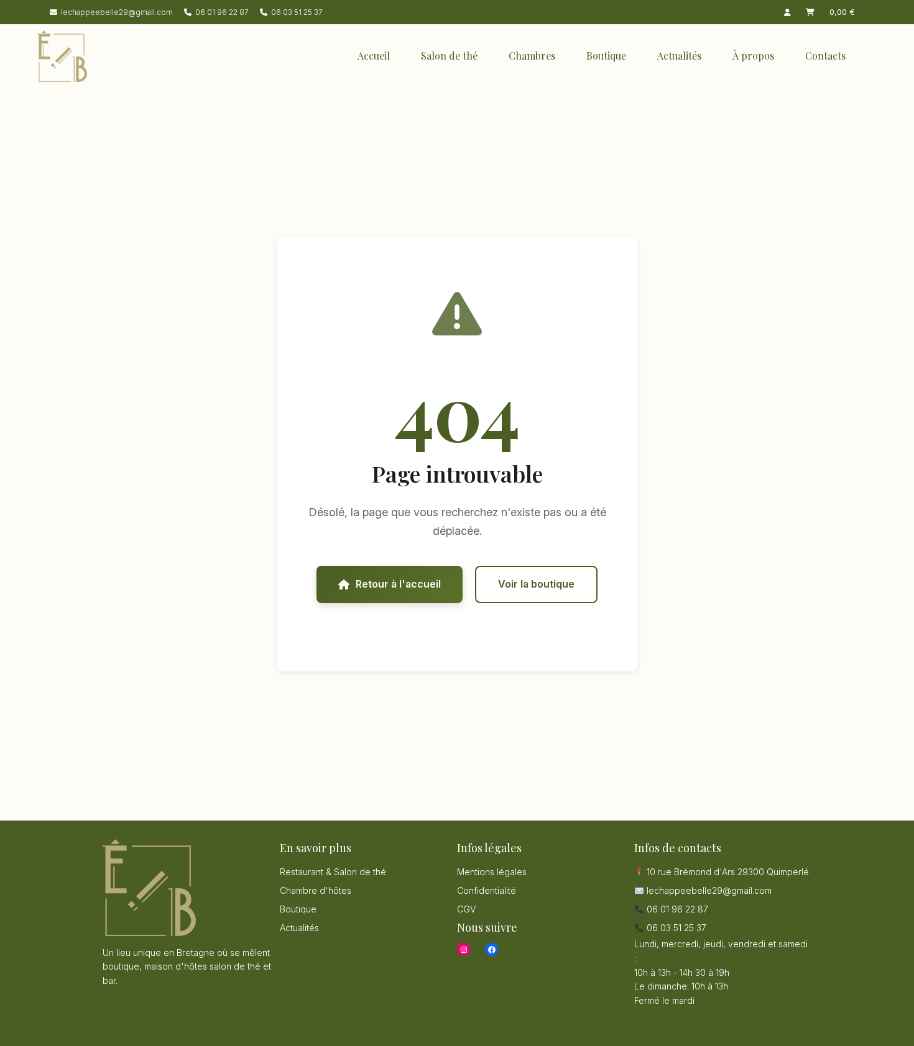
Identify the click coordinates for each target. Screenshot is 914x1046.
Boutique (606, 55)
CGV (466, 909)
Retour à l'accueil (398, 584)
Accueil (374, 55)
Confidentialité (486, 890)
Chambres (532, 55)
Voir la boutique (536, 584)
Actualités (679, 55)
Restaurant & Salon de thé (333, 871)
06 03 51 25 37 (297, 12)
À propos (753, 55)
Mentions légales (492, 871)
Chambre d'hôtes (315, 890)
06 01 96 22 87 (222, 12)
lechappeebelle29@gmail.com (117, 12)
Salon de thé (449, 55)
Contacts (825, 55)
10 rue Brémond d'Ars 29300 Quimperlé (726, 871)
